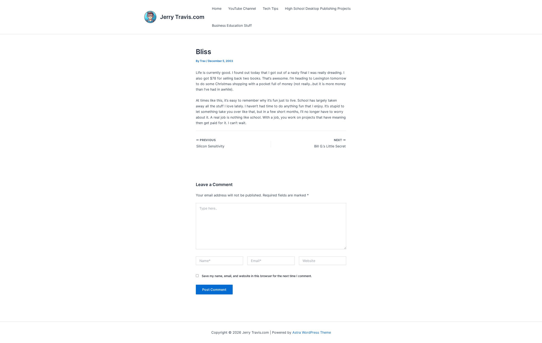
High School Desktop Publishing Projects (318, 8)
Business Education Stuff (232, 25)
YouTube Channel (242, 8)
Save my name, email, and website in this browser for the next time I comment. (257, 276)
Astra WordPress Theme (311, 332)
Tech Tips (270, 8)
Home (216, 8)
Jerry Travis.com (182, 17)
